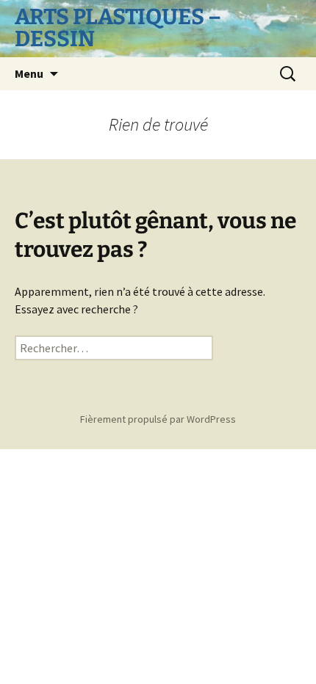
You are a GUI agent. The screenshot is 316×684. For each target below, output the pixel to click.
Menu (29, 73)
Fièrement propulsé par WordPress (158, 419)
